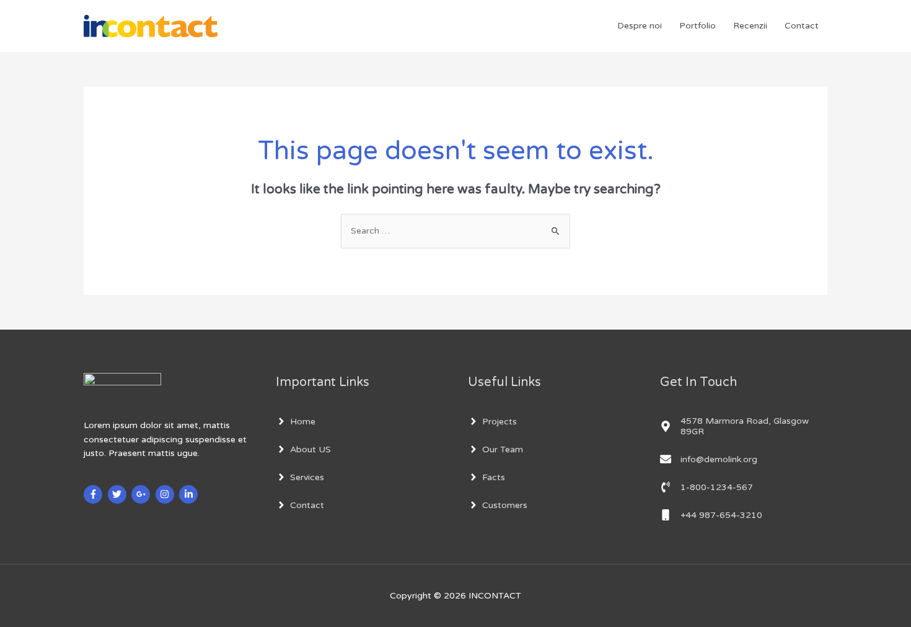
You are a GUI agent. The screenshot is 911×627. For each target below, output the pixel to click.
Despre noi (639, 25)
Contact (802, 25)
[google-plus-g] (142, 494)
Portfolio (697, 25)
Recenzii (750, 25)
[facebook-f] (94, 494)
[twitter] (119, 494)
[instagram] (166, 494)
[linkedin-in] (190, 494)
